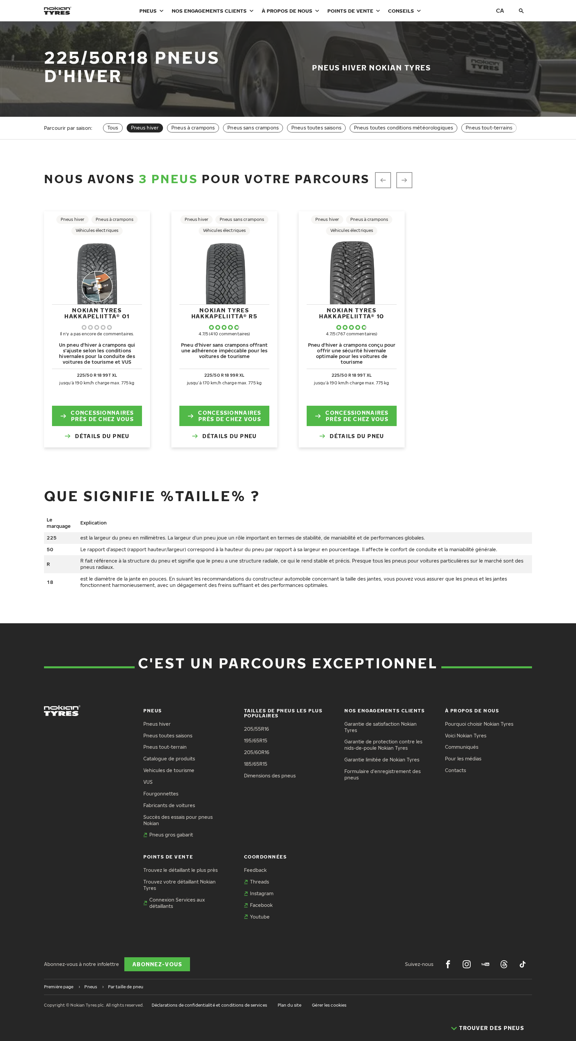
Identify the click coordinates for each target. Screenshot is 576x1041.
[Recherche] (521, 10)
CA (500, 10)
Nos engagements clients (209, 11)
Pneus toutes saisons (316, 127)
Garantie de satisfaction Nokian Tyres (380, 727)
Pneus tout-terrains (489, 127)
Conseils (401, 11)
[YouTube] (485, 964)
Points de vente (350, 11)
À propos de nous (287, 11)
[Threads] (504, 964)
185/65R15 (255, 764)
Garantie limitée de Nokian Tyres (381, 759)
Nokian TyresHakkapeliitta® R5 (224, 313)
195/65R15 (255, 740)
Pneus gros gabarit (171, 834)
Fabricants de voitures (169, 805)
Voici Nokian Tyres (465, 735)
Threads (259, 882)
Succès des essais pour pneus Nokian (178, 820)
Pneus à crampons (193, 127)
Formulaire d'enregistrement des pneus (382, 774)
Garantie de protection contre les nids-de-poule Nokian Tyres (383, 745)
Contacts (455, 770)
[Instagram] (466, 964)
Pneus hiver (157, 724)
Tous (112, 127)
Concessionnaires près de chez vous (102, 415)
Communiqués (461, 747)
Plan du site (289, 1005)
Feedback (255, 870)
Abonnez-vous (157, 964)
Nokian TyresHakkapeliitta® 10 (351, 313)
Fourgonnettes (160, 793)
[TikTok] (522, 964)
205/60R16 (256, 752)
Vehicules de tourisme (168, 770)
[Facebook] (448, 964)
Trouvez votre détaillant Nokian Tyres (179, 885)
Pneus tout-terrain (165, 747)
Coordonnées (265, 856)
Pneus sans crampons (253, 127)
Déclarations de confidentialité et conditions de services (209, 1005)
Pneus (148, 11)
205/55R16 (256, 729)
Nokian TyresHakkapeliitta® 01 (97, 313)
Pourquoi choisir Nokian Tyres (479, 724)
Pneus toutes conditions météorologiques (403, 127)
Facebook (261, 905)
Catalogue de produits (169, 758)
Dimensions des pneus (270, 775)
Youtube (260, 917)
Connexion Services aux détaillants (177, 903)
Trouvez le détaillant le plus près (180, 870)
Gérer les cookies (329, 1005)
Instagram (261, 893)
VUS (148, 782)
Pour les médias (463, 758)
